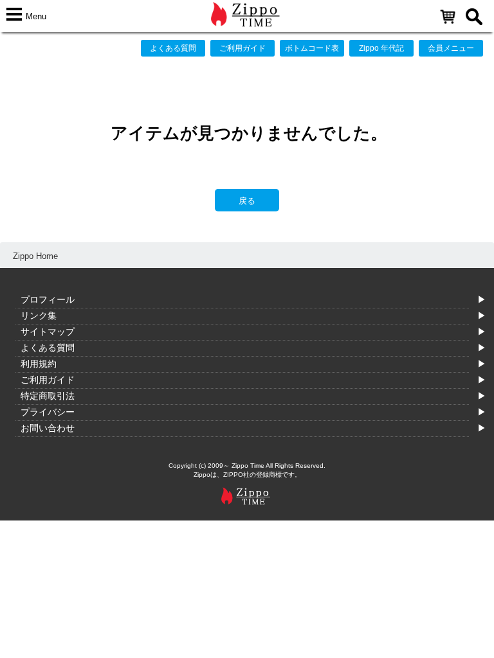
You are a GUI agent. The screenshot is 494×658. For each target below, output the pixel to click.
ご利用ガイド (242, 48)
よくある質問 (173, 48)
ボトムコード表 (312, 48)
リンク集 (39, 315)
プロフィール (48, 299)
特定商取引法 (48, 396)
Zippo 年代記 (381, 48)
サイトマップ (48, 331)
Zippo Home (35, 256)
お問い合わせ (48, 428)
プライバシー (48, 412)
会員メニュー (451, 48)
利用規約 (39, 364)
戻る (247, 201)
